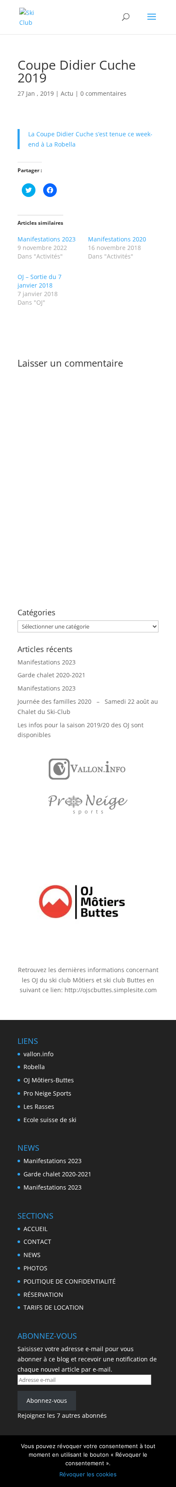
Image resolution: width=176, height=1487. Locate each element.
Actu (67, 93)
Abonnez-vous (46, 1400)
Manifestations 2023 (47, 239)
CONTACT (37, 1241)
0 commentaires (103, 93)
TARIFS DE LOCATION (53, 1307)
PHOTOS (35, 1268)
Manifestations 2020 (117, 239)
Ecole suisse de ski (49, 1120)
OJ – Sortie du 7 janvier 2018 (40, 281)
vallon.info (38, 1054)
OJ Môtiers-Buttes (48, 1080)
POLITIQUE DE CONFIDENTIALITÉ (69, 1281)
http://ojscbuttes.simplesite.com (111, 990)
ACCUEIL (35, 1229)
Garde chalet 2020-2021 (51, 675)
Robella (34, 1067)
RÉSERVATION (43, 1294)
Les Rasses (38, 1106)
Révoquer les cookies (88, 1474)
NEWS (32, 1255)
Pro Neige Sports (47, 1093)
